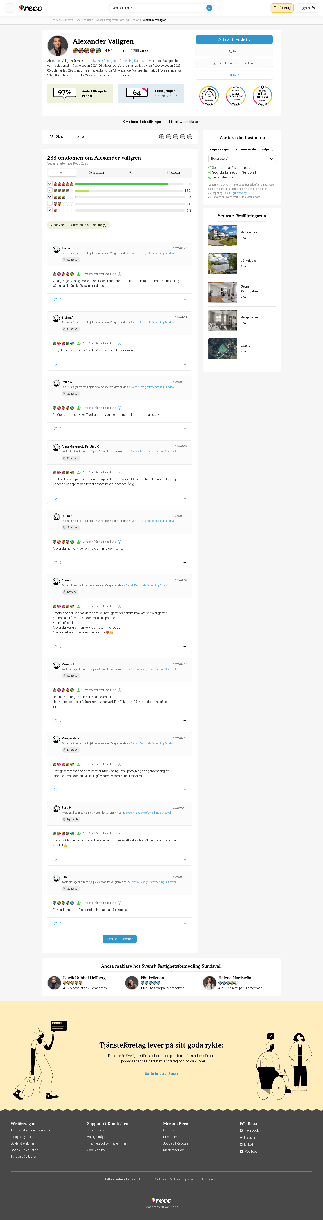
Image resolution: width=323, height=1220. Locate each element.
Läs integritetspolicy (235, 193)
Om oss (168, 1130)
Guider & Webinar (22, 1143)
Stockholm (145, 1179)
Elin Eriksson (152, 977)
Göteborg (161, 1179)
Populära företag (206, 1179)
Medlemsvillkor (173, 1150)
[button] (234, 51)
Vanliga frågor (97, 1137)
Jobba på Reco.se (175, 1143)
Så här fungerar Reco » (161, 1073)
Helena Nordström (235, 977)
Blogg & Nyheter (22, 1137)
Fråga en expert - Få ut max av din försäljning (240, 149)
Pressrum (170, 1137)
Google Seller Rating (24, 1150)
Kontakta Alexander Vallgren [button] (236, 63)
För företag (282, 8)
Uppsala (187, 1179)
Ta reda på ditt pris (23, 1156)
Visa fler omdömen (120, 939)
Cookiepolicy (96, 1150)
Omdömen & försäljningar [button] (142, 122)
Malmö (175, 1179)
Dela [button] (236, 75)
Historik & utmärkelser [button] (184, 122)
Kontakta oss (96, 1130)
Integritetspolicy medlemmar (106, 1143)
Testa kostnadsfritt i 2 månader (32, 1130)
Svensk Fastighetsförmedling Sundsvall (120, 61)
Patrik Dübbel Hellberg (84, 977)
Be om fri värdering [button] (236, 39)
